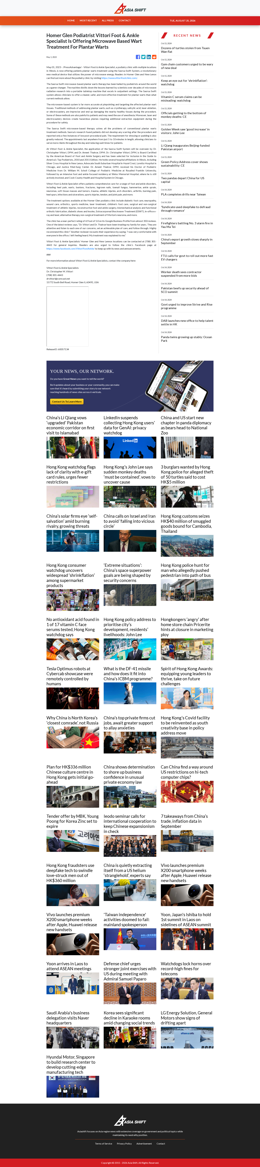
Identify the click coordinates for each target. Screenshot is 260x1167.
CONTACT (125, 20)
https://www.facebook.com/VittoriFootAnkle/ (70, 248)
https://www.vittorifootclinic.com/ (119, 77)
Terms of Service (103, 1143)
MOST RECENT (88, 20)
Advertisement (144, 1143)
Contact (161, 1143)
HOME (71, 20)
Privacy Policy (124, 1143)
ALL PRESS (108, 20)
